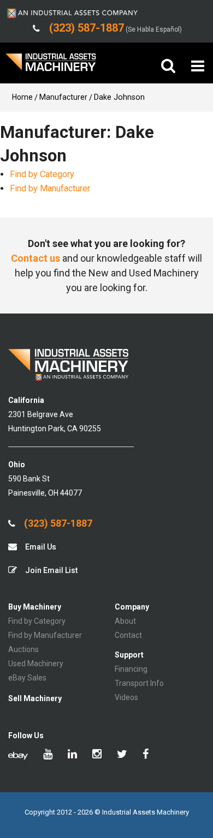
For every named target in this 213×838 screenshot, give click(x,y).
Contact (128, 635)
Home (22, 97)
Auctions (23, 649)
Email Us (39, 546)
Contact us (35, 258)
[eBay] (18, 755)
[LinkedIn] (72, 755)
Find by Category (42, 174)
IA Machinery (50, 66)
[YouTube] (47, 755)
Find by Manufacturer (50, 188)
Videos (126, 697)
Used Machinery (35, 663)
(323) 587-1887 (57, 523)
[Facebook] (146, 755)
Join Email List (50, 570)
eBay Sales (27, 677)
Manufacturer (63, 97)
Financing (131, 669)
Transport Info (139, 683)
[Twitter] (122, 755)
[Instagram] (97, 755)
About (125, 621)
